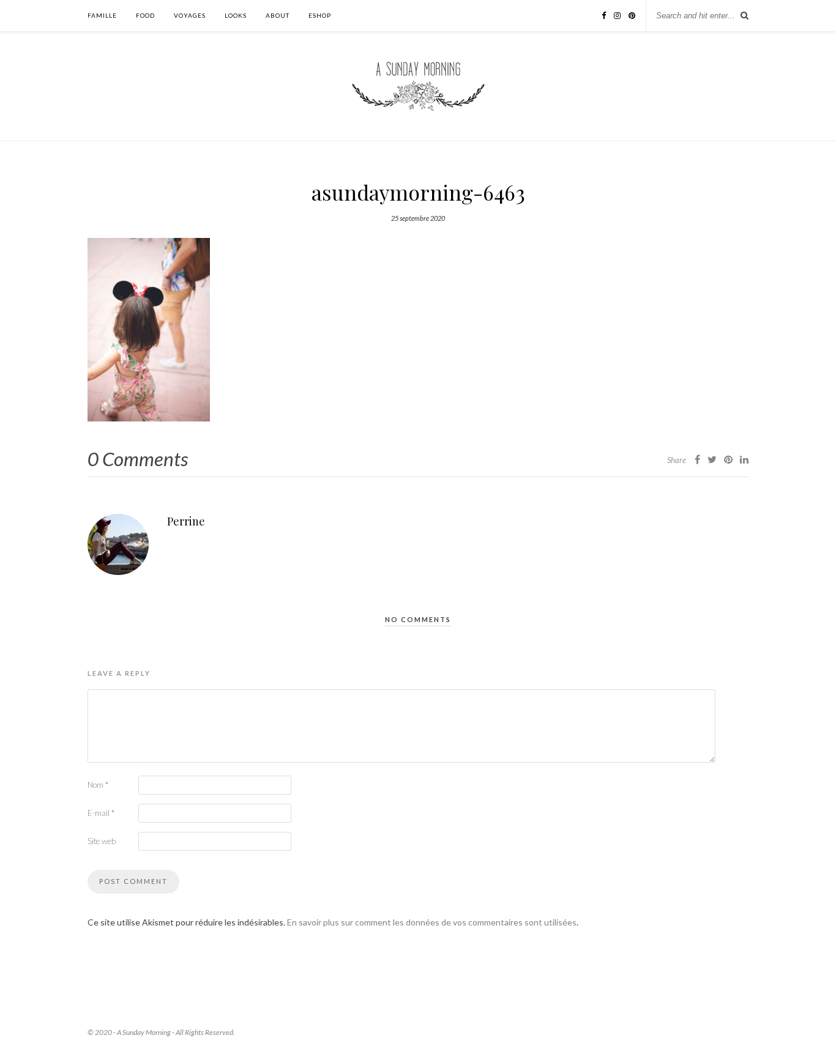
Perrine (186, 521)
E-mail (101, 813)
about (277, 15)
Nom (98, 785)
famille (102, 15)
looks (236, 15)
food (145, 15)
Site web (102, 841)
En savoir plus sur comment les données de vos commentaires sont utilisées (432, 922)
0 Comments (138, 458)
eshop (319, 15)
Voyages (190, 15)
